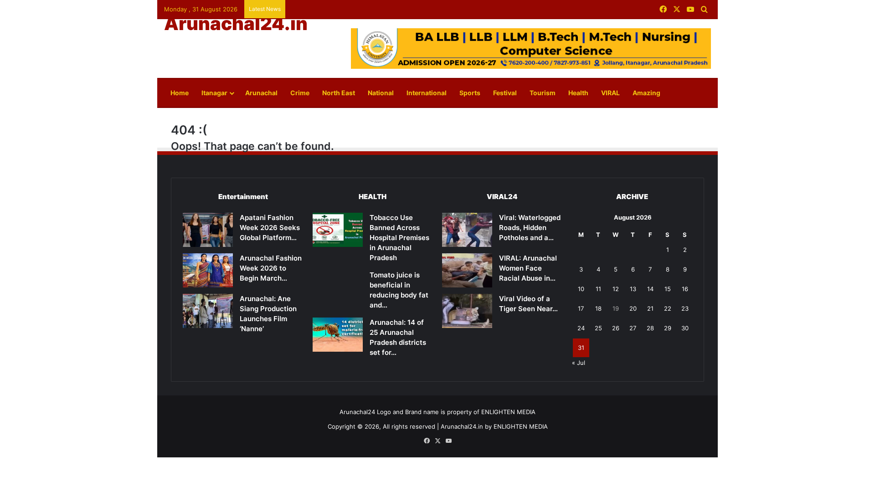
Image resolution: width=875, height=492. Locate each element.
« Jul (578, 362)
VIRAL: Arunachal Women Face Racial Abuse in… (528, 268)
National (381, 93)
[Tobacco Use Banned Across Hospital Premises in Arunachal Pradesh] (338, 230)
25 (598, 328)
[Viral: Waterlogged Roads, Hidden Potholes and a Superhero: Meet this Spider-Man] (467, 230)
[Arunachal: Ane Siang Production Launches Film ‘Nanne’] (208, 311)
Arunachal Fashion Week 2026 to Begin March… (271, 268)
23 (685, 308)
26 (615, 328)
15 (667, 288)
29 (667, 328)
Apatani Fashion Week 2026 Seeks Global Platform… (270, 227)
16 (685, 288)
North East (338, 93)
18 (598, 308)
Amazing (646, 93)
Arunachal (261, 93)
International (427, 93)
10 (581, 288)
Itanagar (214, 93)
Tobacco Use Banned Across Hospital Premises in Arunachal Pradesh (399, 237)
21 (650, 308)
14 (650, 288)
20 (633, 308)
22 (667, 308)
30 (685, 328)
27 (632, 328)
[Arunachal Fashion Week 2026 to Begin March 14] (208, 270)
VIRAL (610, 93)
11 (598, 288)
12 (615, 288)
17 (581, 308)
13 (633, 288)
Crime (299, 93)
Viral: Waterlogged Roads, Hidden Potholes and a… (530, 227)
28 (650, 328)
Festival (505, 93)
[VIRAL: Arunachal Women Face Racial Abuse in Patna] (467, 270)
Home (179, 93)
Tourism (543, 93)
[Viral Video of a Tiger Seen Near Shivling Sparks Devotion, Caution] (467, 311)
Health (578, 93)
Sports (469, 93)
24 (581, 328)
